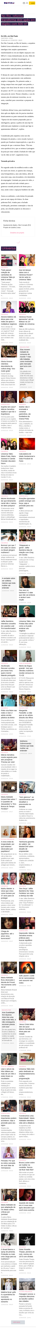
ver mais (16, 1322)
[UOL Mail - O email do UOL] (24, 3)
